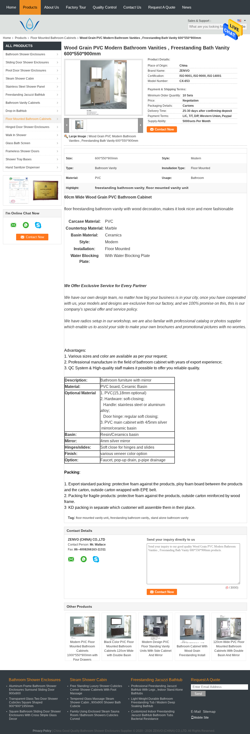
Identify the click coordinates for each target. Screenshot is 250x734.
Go (243, 26)
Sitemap (209, 711)
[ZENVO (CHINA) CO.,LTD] (30, 24)
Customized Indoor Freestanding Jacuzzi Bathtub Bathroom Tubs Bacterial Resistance (153, 715)
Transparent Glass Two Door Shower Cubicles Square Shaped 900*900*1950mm (33, 702)
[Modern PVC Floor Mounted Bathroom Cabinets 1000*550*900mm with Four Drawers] (82, 627)
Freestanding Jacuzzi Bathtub (25, 94)
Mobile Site (201, 717)
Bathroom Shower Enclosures (25, 54)
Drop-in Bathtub (16, 111)
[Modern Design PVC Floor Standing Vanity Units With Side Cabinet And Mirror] (155, 627)
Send (198, 694)
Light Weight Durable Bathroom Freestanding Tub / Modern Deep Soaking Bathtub (153, 702)
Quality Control (104, 7)
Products (30, 7)
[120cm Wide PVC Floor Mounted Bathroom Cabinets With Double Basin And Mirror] (229, 627)
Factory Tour (76, 7)
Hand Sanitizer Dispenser (23, 167)
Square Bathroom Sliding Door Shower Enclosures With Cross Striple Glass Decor (35, 715)
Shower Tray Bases (18, 159)
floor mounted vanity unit (92, 518)
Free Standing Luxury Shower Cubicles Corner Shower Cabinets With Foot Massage (96, 689)
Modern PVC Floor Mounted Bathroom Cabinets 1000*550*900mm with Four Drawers (82, 650)
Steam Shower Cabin (20, 78)
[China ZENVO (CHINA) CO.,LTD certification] (19, 190)
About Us (51, 7)
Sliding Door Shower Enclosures (27, 62)
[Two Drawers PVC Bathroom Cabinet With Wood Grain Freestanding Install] (192, 628)
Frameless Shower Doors (22, 151)
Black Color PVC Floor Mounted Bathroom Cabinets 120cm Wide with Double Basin (119, 648)
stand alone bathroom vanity (169, 518)
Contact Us (132, 7)
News (186, 7)
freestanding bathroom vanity (129, 518)
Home (11, 7)
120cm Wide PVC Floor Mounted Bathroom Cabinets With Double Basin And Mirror (228, 648)
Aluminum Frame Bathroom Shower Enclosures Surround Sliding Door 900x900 (32, 689)
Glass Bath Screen (18, 143)
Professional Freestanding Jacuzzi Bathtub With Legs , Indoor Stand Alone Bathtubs (157, 689)
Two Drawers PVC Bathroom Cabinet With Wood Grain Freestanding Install (192, 648)
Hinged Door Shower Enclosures (27, 127)
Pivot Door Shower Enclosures (26, 70)
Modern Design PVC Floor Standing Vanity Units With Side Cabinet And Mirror (155, 648)
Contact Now (164, 129)
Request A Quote (161, 7)
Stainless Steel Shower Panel (25, 86)
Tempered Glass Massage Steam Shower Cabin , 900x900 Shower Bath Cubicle (95, 702)
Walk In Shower (16, 135)
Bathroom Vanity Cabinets (23, 103)
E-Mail (196, 711)
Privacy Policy (42, 731)
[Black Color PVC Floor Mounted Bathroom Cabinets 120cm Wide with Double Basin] (119, 627)
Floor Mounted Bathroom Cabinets (53, 38)
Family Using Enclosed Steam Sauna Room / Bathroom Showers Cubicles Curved (94, 715)
